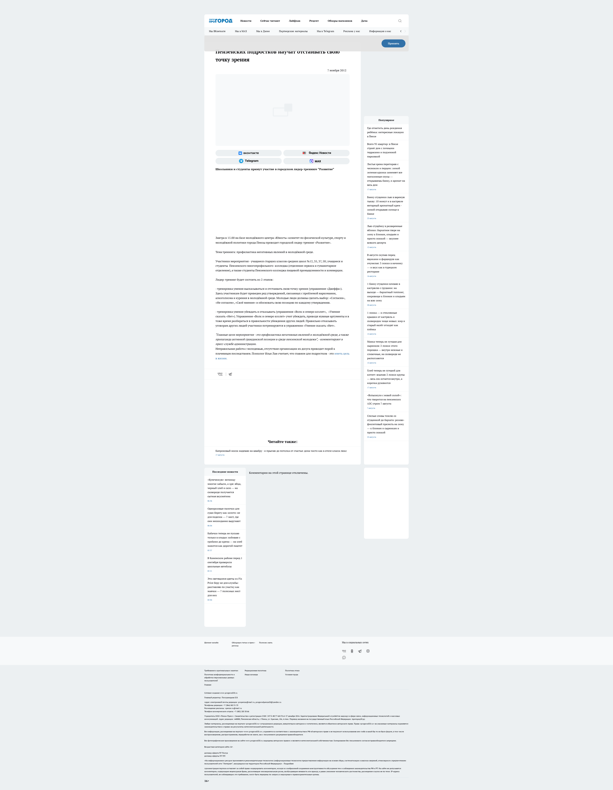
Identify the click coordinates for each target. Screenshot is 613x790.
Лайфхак (294, 20)
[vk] (220, 374)
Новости (245, 20)
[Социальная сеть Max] (316, 161)
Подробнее (289, 763)
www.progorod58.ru (228, 693)
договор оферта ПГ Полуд (216, 753)
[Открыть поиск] (400, 21)
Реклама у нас (351, 31)
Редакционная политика (255, 670)
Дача (364, 20)
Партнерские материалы (293, 31)
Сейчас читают (270, 20)
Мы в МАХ (241, 31)
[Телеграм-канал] (249, 161)
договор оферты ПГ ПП (214, 756)
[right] (405, 31)
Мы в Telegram (325, 31)
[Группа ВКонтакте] (249, 153)
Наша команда (251, 674)
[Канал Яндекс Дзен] (368, 651)
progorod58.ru (252, 723)
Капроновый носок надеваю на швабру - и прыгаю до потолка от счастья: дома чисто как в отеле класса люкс (281, 452)
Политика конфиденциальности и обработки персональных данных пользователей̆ (219, 677)
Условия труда (291, 674)
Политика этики (292, 670)
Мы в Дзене (263, 31)
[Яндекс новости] (316, 153)
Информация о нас (380, 31)
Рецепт (314, 20)
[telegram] (231, 374)
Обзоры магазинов (340, 20)
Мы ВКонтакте (217, 31)
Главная (207, 685)
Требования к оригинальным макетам (221, 670)
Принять (393, 43)
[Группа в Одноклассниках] (352, 651)
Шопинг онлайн (211, 642)
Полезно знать (265, 642)
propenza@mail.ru (246, 702)
